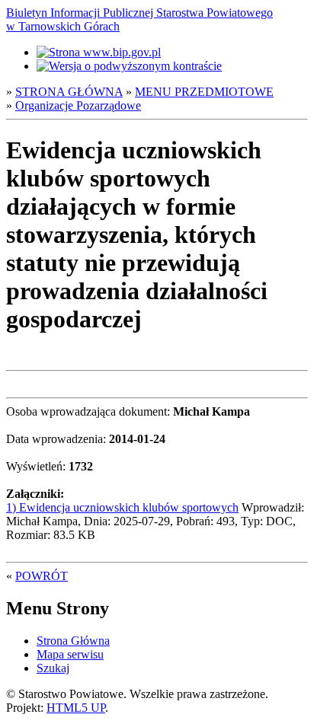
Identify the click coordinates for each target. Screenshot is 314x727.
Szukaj (53, 668)
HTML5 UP (75, 707)
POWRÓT (41, 575)
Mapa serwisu (70, 654)
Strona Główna (73, 640)
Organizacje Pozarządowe (78, 105)
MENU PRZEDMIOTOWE (204, 91)
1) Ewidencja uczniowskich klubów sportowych (122, 507)
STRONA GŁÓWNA (69, 91)
